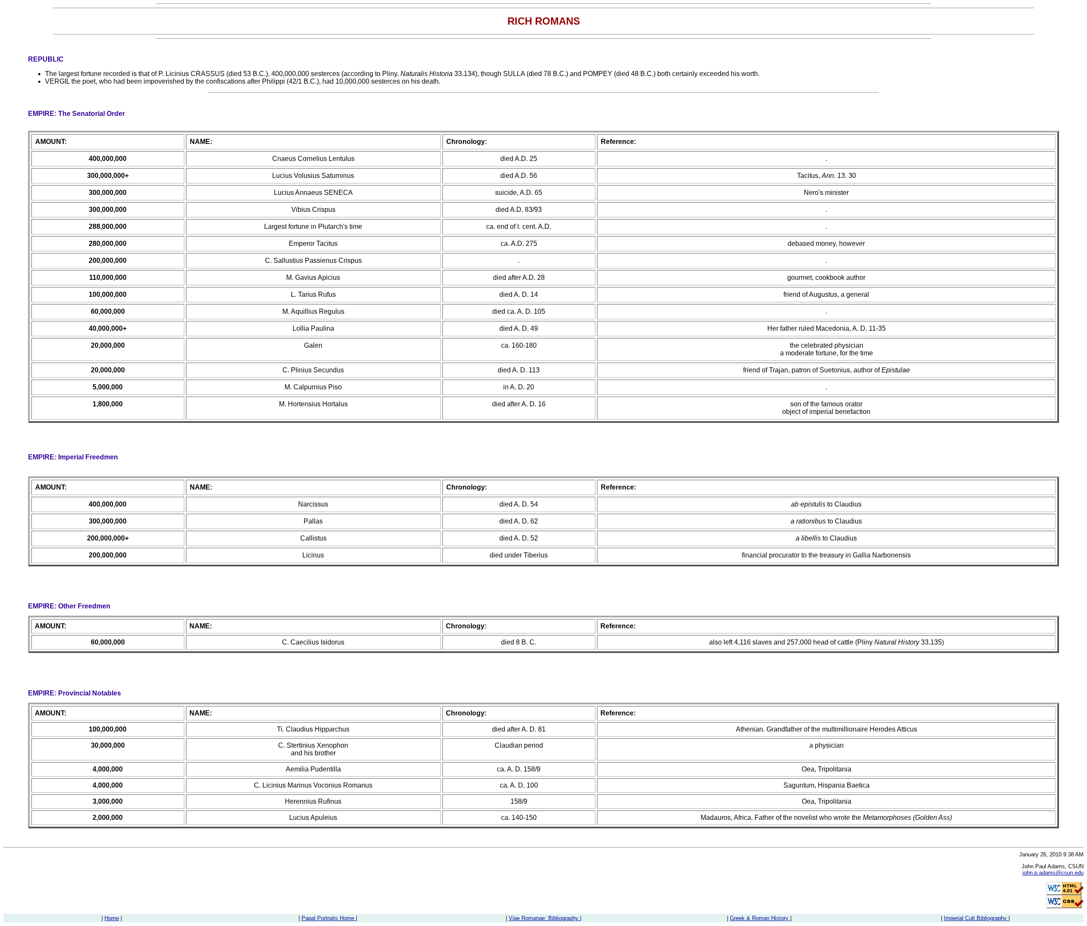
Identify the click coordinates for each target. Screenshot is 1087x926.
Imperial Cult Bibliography (976, 918)
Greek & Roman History (760, 918)
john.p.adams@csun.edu (1053, 873)
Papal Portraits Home (328, 918)
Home (111, 918)
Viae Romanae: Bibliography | (545, 918)
